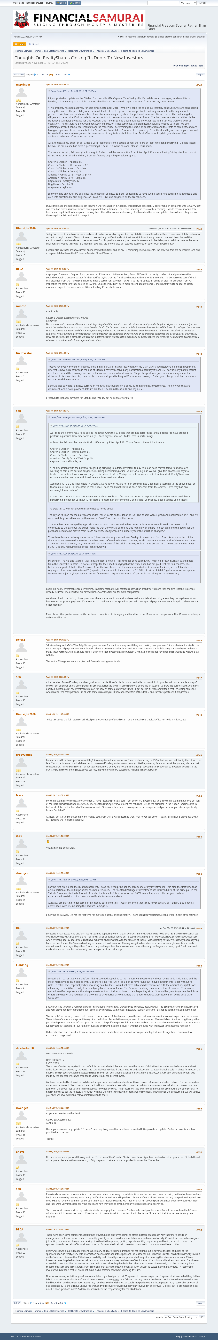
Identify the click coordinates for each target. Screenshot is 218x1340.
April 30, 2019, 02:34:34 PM (57, 353)
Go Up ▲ (203, 1336)
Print (200, 75)
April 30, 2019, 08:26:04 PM (57, 677)
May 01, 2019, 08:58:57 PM (57, 754)
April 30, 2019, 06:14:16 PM (57, 410)
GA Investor (24, 353)
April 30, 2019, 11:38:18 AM (57, 84)
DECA (19, 269)
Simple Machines (34, 1337)
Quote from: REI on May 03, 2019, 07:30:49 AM (72, 971)
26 (43, 74)
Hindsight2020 (26, 228)
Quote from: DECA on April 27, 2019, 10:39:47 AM (75, 425)
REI (18, 928)
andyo (20, 1152)
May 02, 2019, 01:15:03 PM (57, 836)
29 (55, 74)
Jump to (159, 1316)
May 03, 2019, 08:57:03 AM (57, 1048)
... (40, 74)
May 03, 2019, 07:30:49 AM (57, 928)
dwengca (22, 873)
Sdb (18, 411)
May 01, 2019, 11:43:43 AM (57, 714)
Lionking (22, 965)
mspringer (23, 84)
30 (59, 74)
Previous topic (181, 65)
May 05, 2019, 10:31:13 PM (57, 1229)
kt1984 (20, 640)
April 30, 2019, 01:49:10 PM (57, 269)
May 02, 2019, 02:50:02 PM (57, 873)
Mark (19, 795)
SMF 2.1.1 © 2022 (18, 1337)
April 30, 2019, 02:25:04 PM (57, 306)
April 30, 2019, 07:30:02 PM (57, 639)
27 (46, 74)
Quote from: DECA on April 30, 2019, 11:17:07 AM (73, 91)
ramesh (21, 306)
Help (178, 1336)
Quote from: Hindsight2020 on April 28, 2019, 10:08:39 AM (78, 417)
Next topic (197, 65)
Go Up (17, 1303)
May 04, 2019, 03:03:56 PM (57, 1108)
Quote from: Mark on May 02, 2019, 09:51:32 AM (73, 879)
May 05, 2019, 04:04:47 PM (57, 1188)
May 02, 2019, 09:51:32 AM (57, 795)
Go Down (19, 74)
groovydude (24, 755)
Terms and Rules (190, 1336)
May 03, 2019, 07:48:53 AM (57, 965)
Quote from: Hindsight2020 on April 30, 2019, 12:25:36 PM (78, 359)
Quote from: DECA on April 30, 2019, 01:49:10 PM (73, 553)
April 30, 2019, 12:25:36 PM (57, 228)
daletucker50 (25, 1048)
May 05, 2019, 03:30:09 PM (57, 1151)
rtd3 (19, 836)
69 (65, 74)
